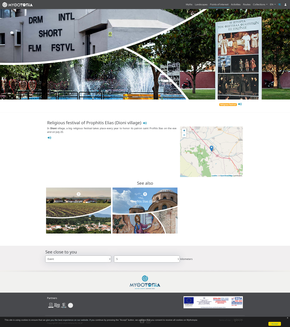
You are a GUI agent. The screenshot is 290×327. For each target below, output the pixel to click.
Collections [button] (259, 4)
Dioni (78, 201)
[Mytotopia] (145, 282)
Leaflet (214, 175)
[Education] (279, 4)
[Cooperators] (61, 305)
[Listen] (239, 104)
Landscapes (201, 4)
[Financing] (213, 302)
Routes (247, 4)
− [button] (184, 135)
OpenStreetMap (226, 175)
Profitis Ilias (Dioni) (145, 201)
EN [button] (272, 4)
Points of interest (219, 4)
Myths (189, 4)
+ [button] (184, 130)
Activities (236, 4)
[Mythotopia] (17, 4)
